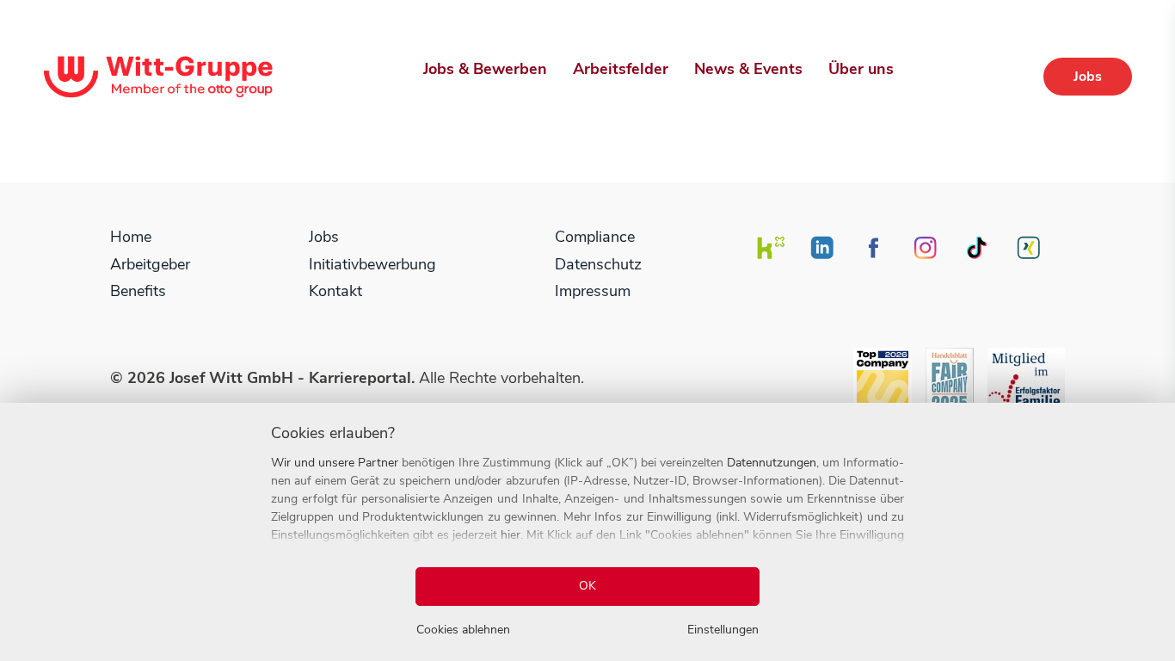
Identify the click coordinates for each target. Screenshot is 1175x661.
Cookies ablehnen (463, 629)
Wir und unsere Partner (334, 462)
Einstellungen (723, 629)
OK (587, 586)
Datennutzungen (771, 462)
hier (510, 535)
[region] (587, 532)
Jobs (1087, 76)
